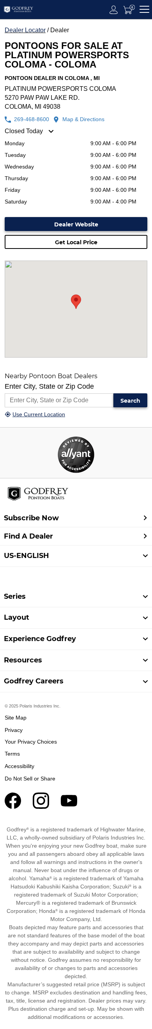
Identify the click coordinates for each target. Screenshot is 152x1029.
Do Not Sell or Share (30, 778)
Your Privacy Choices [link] (31, 742)
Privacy (14, 730)
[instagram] (41, 806)
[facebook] (13, 806)
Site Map (16, 717)
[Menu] (144, 9)
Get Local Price (76, 242)
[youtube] (69, 806)
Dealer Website (76, 224)
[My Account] (113, 9)
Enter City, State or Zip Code (49, 386)
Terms (12, 754)
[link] (76, 596)
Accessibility (19, 766)
